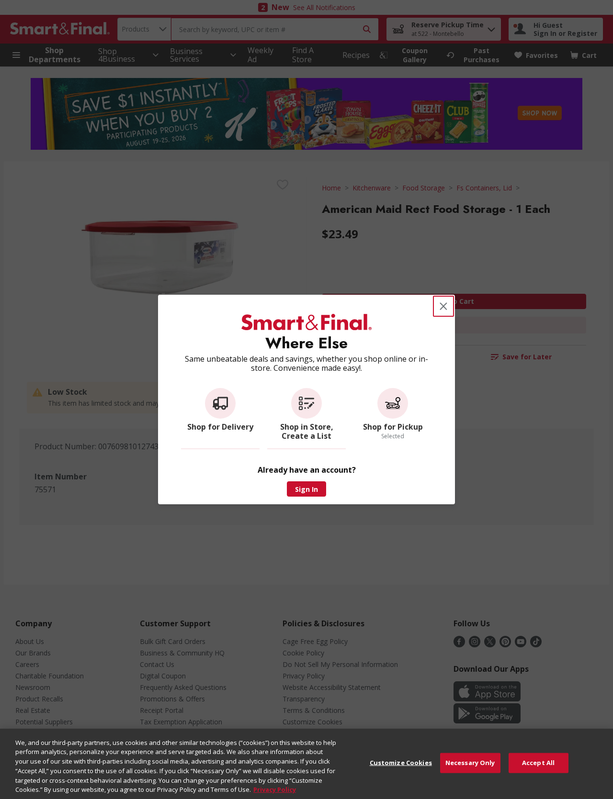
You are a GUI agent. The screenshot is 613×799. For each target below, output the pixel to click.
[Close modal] (443, 306)
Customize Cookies (401, 762)
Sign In (306, 489)
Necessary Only (470, 762)
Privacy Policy (274, 789)
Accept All (538, 762)
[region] (306, 764)
